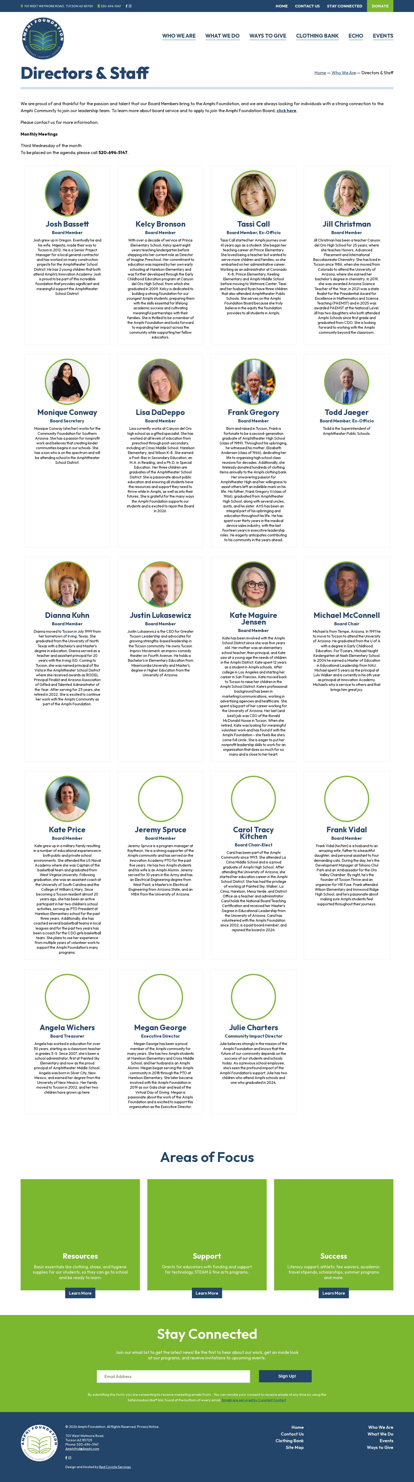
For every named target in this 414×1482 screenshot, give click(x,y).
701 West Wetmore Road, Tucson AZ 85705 (58, 6)
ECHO (356, 35)
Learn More (80, 1292)
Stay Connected (344, 6)
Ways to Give (267, 35)
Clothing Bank (317, 35)
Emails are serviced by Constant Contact (254, 1400)
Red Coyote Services (115, 1467)
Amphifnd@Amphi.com (82, 1449)
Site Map (295, 1447)
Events (383, 35)
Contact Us (307, 6)
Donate (380, 6)
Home (282, 6)
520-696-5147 (111, 6)
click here (286, 110)
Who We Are (179, 35)
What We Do (222, 35)
